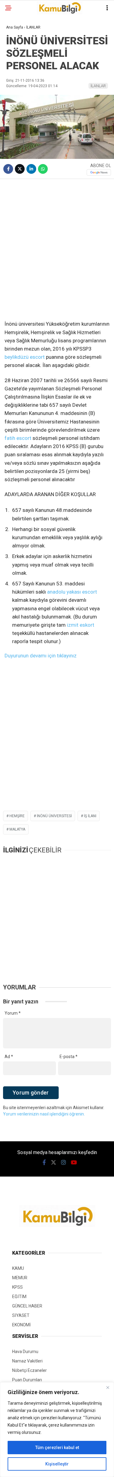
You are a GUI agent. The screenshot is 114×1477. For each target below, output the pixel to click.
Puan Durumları (27, 1379)
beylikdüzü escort (25, 357)
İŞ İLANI (90, 816)
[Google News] (99, 172)
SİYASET (20, 1315)
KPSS (17, 1287)
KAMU (18, 1268)
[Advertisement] (57, 242)
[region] (57, 1429)
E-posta (69, 1056)
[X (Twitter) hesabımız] (53, 1162)
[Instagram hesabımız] (63, 1162)
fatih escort (18, 438)
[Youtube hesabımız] (74, 1162)
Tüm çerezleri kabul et (57, 1447)
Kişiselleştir (57, 1464)
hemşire (17, 816)
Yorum (13, 1013)
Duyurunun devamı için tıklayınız (41, 656)
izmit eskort (80, 625)
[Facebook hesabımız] (44, 1162)
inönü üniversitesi (54, 816)
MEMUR (19, 1277)
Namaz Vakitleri (27, 1361)
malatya (17, 829)
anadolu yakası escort (72, 592)
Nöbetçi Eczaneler (29, 1370)
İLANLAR (98, 86)
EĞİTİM (19, 1296)
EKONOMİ (21, 1324)
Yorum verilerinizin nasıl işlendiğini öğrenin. (44, 1114)
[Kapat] (107, 1387)
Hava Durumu (25, 1351)
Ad (9, 1056)
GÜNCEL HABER (27, 1306)
